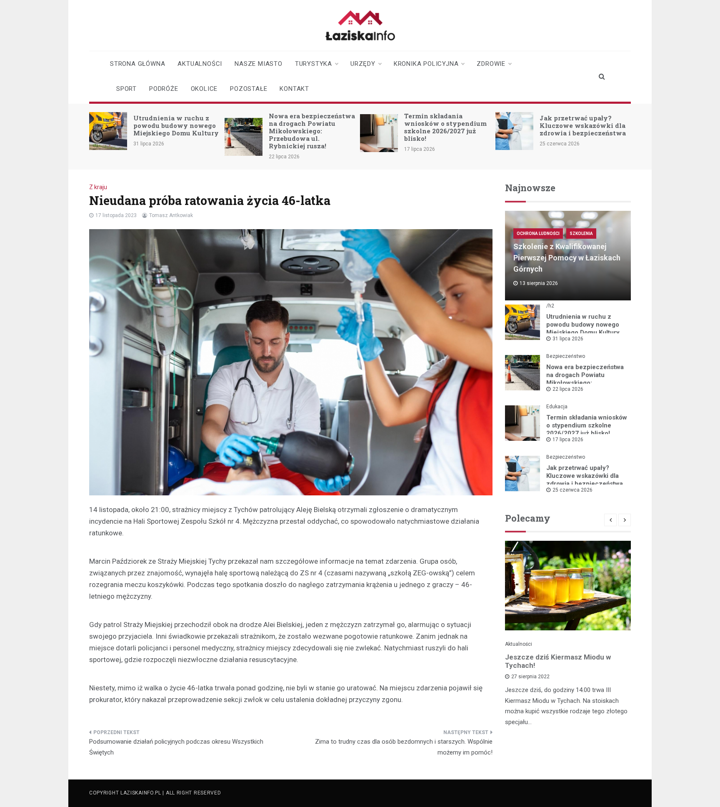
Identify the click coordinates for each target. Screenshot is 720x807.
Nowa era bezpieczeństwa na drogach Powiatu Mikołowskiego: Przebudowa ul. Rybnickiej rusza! (312, 131)
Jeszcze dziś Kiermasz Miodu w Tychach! (558, 661)
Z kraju (98, 187)
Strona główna (137, 63)
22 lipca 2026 (567, 389)
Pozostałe (248, 88)
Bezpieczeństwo (565, 356)
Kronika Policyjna (426, 63)
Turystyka (313, 63)
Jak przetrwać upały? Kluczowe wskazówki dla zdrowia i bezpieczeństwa (583, 125)
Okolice (204, 88)
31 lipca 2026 (567, 339)
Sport (126, 88)
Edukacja (557, 407)
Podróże (163, 88)
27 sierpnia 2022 (530, 677)
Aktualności (200, 63)
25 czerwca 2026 (572, 490)
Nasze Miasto (258, 63)
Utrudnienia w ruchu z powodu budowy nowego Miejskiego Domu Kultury (176, 125)
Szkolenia (581, 233)
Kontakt (294, 88)
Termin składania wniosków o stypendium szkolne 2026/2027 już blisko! (445, 127)
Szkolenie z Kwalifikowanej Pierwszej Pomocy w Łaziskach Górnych (566, 257)
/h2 (550, 306)
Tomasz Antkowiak (171, 215)
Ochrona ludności (538, 233)
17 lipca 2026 (567, 439)
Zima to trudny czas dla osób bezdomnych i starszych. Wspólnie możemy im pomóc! (403, 747)
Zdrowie (491, 63)
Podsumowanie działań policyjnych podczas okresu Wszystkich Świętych (176, 747)
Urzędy (362, 63)
